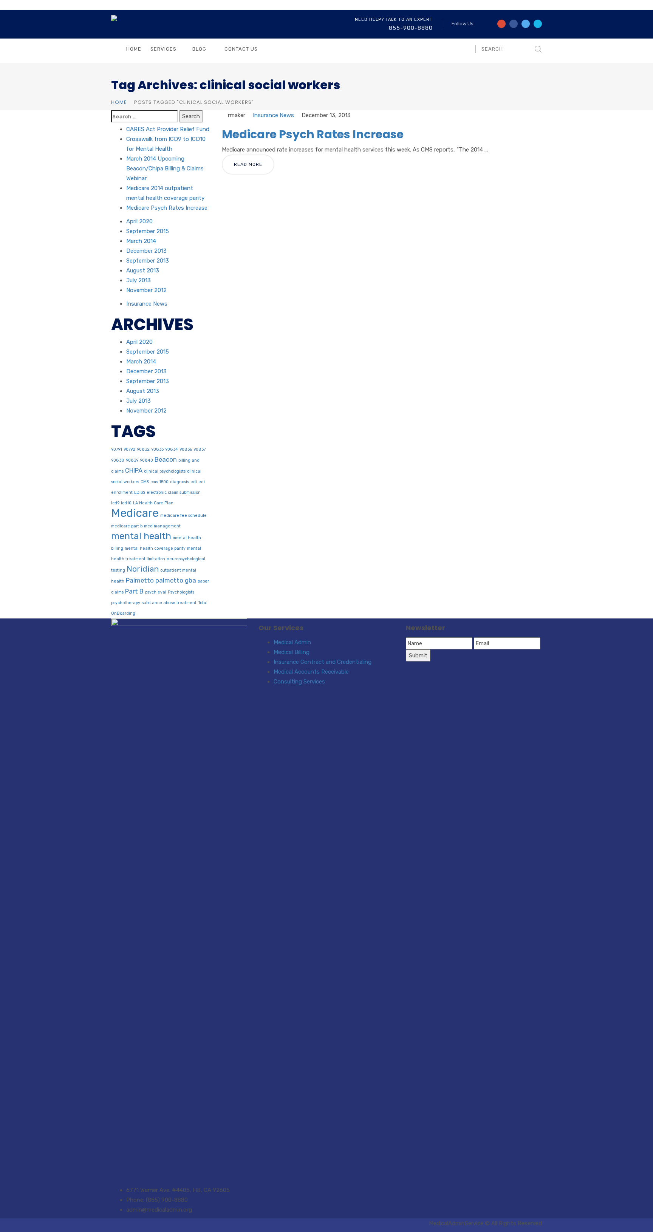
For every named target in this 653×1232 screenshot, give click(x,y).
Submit (418, 655)
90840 (146, 460)
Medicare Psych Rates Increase (313, 134)
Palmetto (140, 580)
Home (133, 49)
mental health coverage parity (155, 548)
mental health (141, 535)
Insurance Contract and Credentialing (322, 662)
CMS (145, 481)
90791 (116, 449)
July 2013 (138, 280)
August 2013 (142, 270)
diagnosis (179, 481)
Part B (134, 591)
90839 (132, 460)
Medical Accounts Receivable (311, 671)
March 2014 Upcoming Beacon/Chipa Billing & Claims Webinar (165, 168)
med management (162, 526)
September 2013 (147, 260)
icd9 (115, 503)
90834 (171, 449)
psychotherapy (125, 602)
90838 (117, 460)
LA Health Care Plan (153, 503)
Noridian (143, 568)
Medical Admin (292, 642)
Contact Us (241, 49)
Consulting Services (299, 681)
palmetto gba (175, 580)
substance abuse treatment (169, 602)
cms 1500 (159, 481)
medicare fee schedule (183, 515)
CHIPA (133, 470)
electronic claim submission (174, 492)
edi (193, 481)
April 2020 (139, 221)
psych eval (155, 592)
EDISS (139, 492)
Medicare (135, 513)
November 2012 (146, 290)
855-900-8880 (411, 28)
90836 (185, 449)
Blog (199, 49)
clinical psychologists (165, 471)
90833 (157, 449)
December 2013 (146, 250)
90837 (199, 449)
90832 (143, 449)
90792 (129, 449)
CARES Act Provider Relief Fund (167, 129)
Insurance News (273, 115)
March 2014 (141, 241)
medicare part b (126, 526)
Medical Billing (291, 652)
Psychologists (181, 592)
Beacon (166, 459)
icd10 (126, 503)
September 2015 (147, 231)
